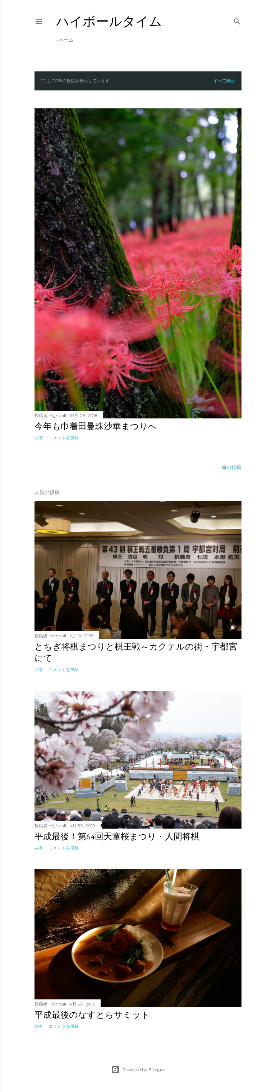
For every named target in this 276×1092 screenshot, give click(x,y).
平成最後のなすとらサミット (92, 1014)
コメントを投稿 (64, 437)
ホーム (66, 40)
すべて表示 (224, 80)
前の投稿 (231, 467)
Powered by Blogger (144, 1069)
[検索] (237, 20)
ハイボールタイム (109, 21)
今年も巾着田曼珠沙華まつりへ (95, 426)
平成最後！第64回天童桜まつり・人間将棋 (116, 836)
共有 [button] (38, 437)
